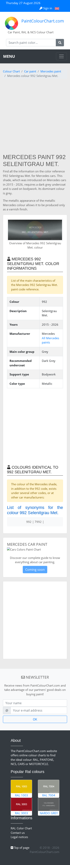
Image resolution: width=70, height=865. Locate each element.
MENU (9, 56)
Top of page (21, 848)
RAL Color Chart (21, 828)
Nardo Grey (49, 813)
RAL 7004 (48, 795)
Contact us (18, 833)
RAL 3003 (21, 813)
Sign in (47, 8)
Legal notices (19, 837)
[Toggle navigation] (61, 56)
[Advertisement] (35, 117)
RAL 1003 (21, 795)
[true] (60, 42)
